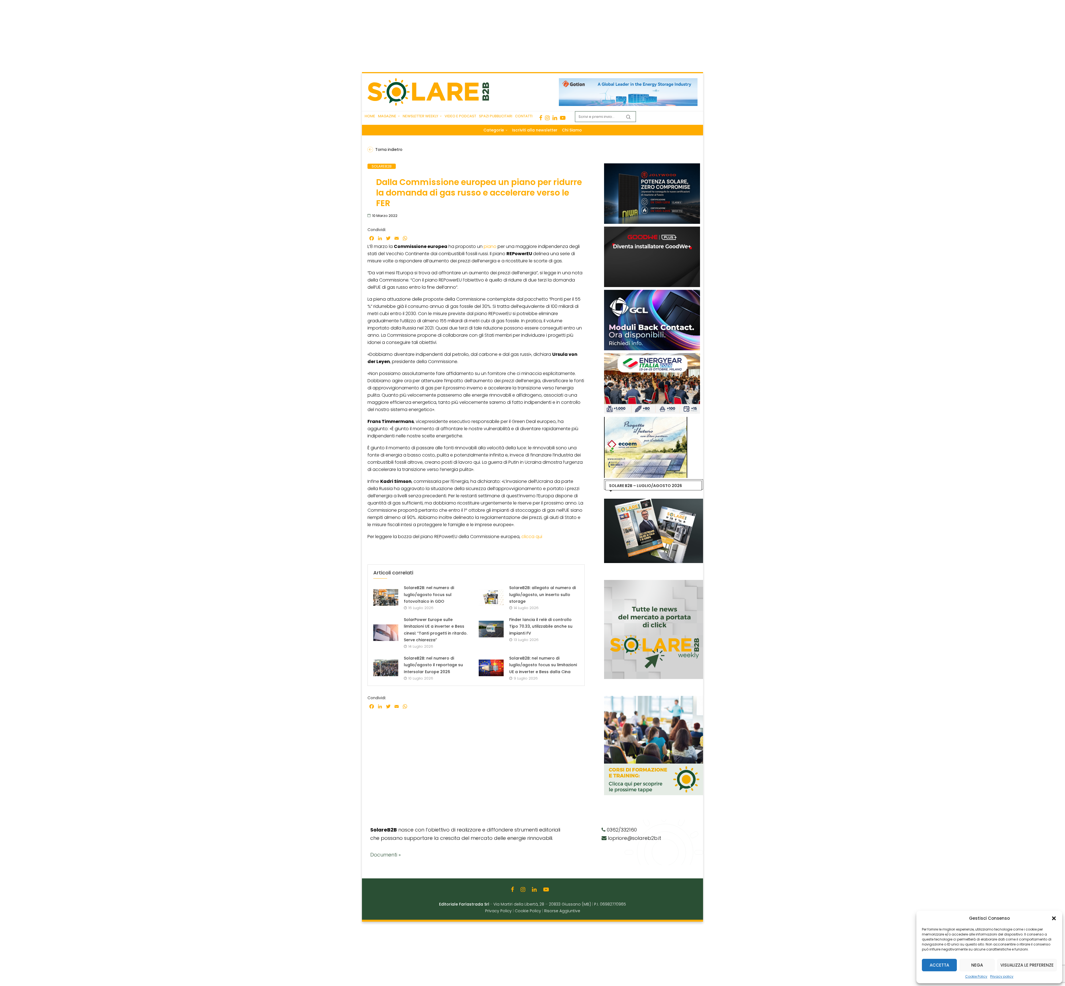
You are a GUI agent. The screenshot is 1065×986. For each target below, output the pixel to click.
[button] (1054, 918)
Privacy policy (1001, 976)
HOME (370, 116)
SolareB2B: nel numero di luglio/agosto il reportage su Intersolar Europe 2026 (433, 665)
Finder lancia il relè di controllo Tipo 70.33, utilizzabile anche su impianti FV (540, 626)
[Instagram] (547, 118)
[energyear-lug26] (652, 356)
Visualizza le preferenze (1027, 965)
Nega (977, 965)
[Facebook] (540, 118)
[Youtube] (563, 118)
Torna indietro (388, 149)
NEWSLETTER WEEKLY (420, 116)
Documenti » (385, 854)
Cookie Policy (976, 976)
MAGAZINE (387, 116)
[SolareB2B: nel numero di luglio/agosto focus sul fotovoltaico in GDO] (385, 597)
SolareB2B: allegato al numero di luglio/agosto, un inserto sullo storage (542, 594)
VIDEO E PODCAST (460, 116)
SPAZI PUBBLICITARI (495, 116)
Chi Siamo (572, 130)
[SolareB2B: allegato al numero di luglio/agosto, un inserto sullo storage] (491, 597)
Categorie (493, 130)
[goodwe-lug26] (652, 229)
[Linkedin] (554, 118)
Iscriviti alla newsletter (534, 130)
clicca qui (532, 536)
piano (490, 246)
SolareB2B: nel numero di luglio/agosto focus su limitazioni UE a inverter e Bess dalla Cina (543, 665)
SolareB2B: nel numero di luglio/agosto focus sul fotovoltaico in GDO (429, 594)
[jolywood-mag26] (652, 166)
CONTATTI (523, 116)
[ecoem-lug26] (645, 419)
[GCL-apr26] (652, 292)
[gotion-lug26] (628, 81)
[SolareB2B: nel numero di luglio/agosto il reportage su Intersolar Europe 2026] (385, 668)
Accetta (939, 965)
